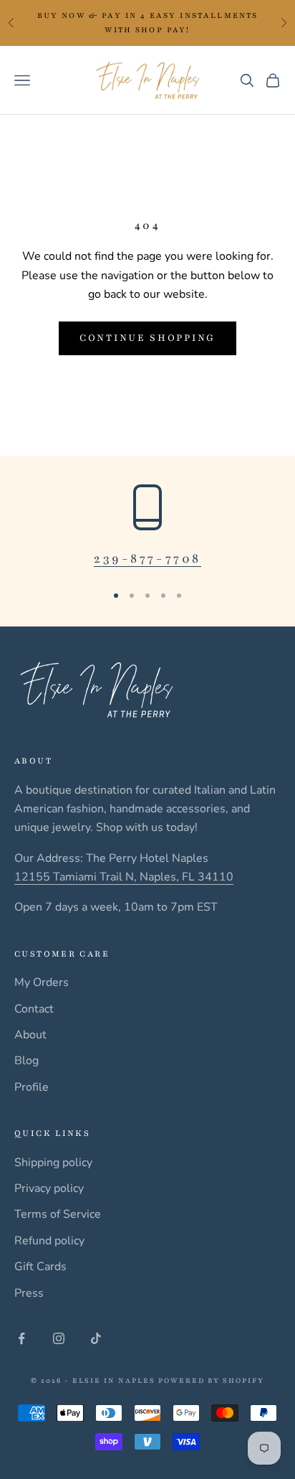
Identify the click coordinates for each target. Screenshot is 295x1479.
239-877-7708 (147, 558)
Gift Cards (40, 1266)
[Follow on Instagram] (59, 1338)
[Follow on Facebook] (21, 1338)
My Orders (41, 982)
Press (29, 1293)
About (30, 1035)
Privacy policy (49, 1188)
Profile (31, 1087)
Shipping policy (53, 1162)
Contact (34, 1009)
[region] (147, 527)
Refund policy (49, 1241)
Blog (26, 1061)
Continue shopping (147, 338)
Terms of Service (57, 1214)
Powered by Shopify (211, 1380)
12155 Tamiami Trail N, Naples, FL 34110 (123, 877)
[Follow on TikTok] (96, 1338)
